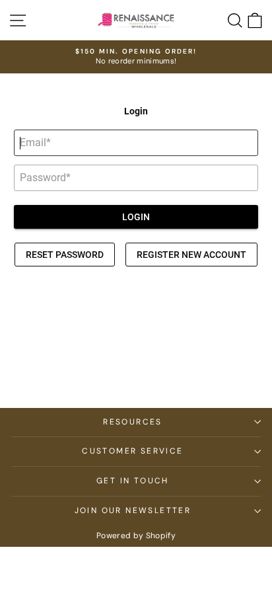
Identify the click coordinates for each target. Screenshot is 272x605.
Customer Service (132, 451)
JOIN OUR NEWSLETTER (133, 510)
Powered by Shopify (136, 535)
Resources (132, 422)
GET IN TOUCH (132, 480)
